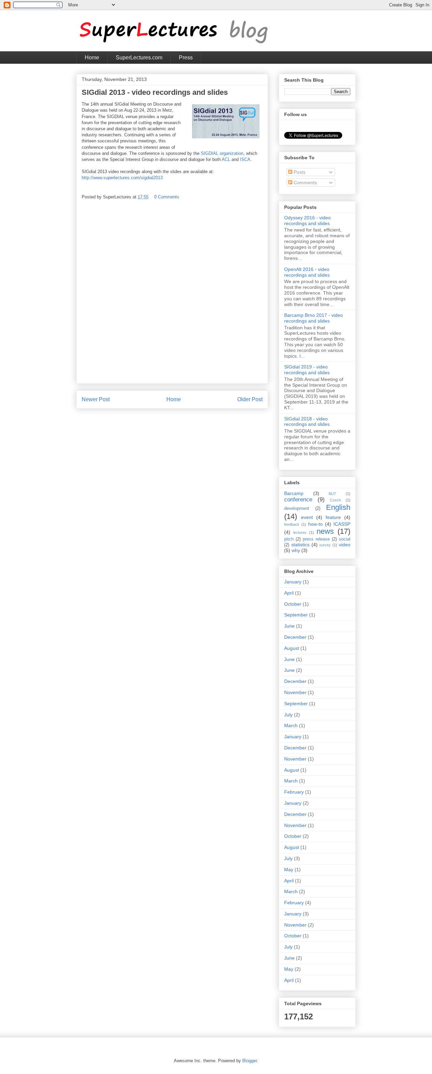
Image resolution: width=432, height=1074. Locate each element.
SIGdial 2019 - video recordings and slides (307, 369)
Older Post (250, 399)
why (296, 550)
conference (298, 499)
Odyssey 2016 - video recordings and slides (307, 220)
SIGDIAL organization (222, 153)
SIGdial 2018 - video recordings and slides (307, 421)
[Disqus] (172, 294)
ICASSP (341, 524)
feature (333, 517)
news (325, 531)
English (338, 507)
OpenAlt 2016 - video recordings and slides (307, 272)
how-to (315, 524)
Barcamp (293, 493)
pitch (289, 539)
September (296, 614)
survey (325, 545)
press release (316, 539)
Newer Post (96, 399)
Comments (304, 182)
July (288, 714)
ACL (226, 159)
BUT (332, 494)
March (291, 725)
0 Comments (166, 196)
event (307, 517)
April (289, 593)
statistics (300, 544)
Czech (335, 500)
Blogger (249, 1060)
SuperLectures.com (139, 57)
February (294, 792)
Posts (298, 172)
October (292, 604)
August (291, 648)
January (292, 581)
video (344, 544)
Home (92, 57)
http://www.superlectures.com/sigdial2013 (122, 177)
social (344, 539)
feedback (291, 524)
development (296, 508)
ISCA (245, 159)
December (295, 637)
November (295, 692)
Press (186, 57)
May (288, 869)
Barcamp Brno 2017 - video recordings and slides (313, 318)
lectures (299, 532)
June (289, 626)
